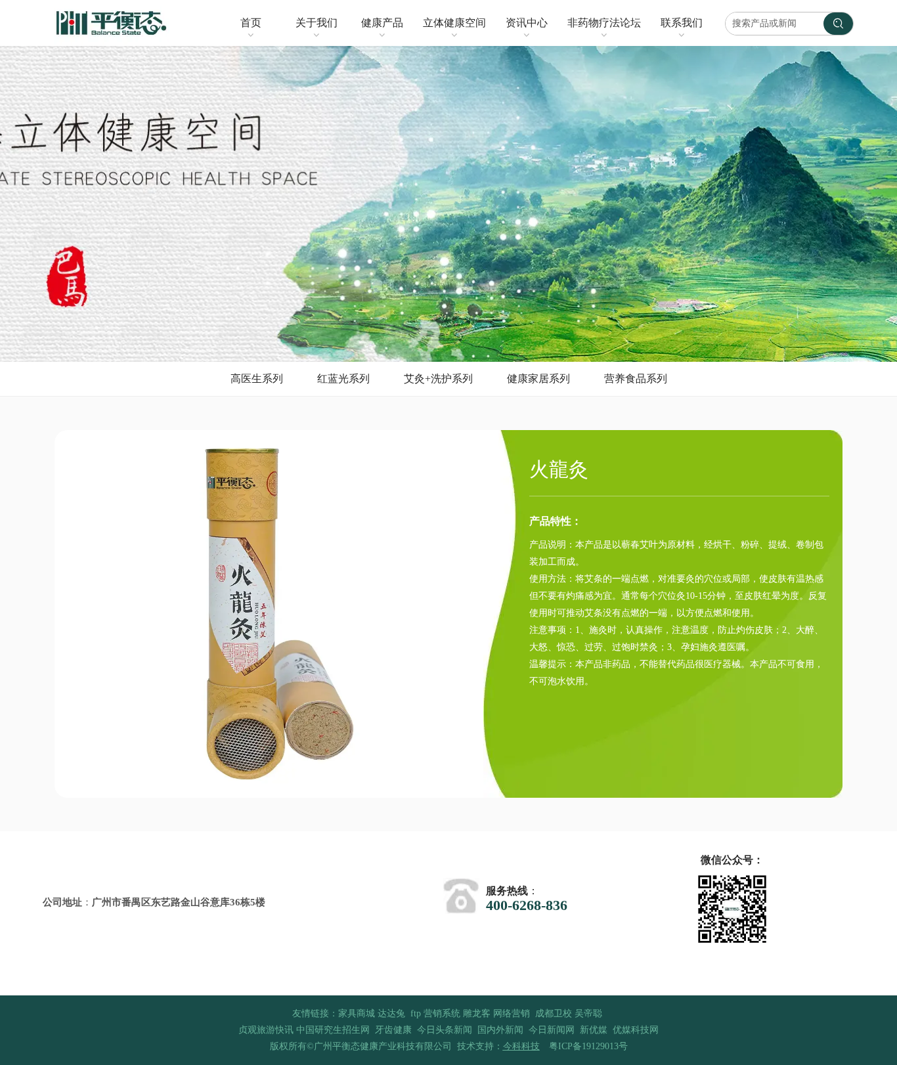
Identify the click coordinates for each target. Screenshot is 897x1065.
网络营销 (511, 1013)
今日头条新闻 (444, 1030)
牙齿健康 (393, 1030)
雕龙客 (477, 1013)
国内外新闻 (500, 1030)
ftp (415, 1013)
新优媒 (593, 1030)
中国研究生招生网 (333, 1030)
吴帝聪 (588, 1013)
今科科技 (521, 1046)
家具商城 (356, 1013)
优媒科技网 (636, 1030)
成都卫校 (553, 1013)
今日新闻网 (552, 1030)
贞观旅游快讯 (266, 1030)
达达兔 (391, 1013)
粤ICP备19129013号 (588, 1046)
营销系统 (442, 1013)
